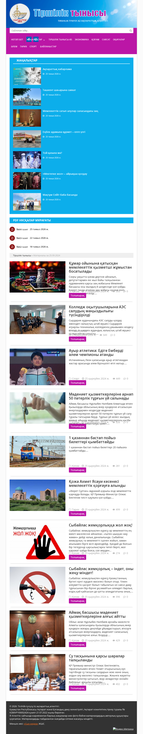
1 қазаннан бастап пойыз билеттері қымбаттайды (92, 439)
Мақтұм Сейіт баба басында (60, 194)
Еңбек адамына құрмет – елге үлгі (64, 132)
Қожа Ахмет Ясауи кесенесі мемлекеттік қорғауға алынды (97, 483)
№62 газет (22, 246)
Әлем (14, 46)
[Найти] (130, 30)
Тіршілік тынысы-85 (60, 39)
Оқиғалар (119, 39)
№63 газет (22, 238)
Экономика (82, 39)
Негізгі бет (17, 39)
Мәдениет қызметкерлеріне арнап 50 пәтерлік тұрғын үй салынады (101, 396)
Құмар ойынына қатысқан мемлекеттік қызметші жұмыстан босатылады (100, 267)
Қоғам (95, 39)
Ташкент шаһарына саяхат (59, 90)
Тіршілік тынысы (58, 13)
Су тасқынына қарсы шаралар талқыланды (97, 658)
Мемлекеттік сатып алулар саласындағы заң (70, 111)
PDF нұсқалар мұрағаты (32, 220)
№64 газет (22, 229)
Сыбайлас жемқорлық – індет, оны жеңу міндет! (101, 570)
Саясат (106, 39)
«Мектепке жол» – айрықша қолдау (65, 173)
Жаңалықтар (34, 39)
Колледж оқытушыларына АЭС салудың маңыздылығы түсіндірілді (97, 310)
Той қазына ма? (52, 152)
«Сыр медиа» (31, 723)
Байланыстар (48, 46)
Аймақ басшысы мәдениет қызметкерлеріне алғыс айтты (97, 614)
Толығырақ (77, 295)
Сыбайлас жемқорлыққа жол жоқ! (100, 525)
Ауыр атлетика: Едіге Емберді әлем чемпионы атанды (96, 352)
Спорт (33, 46)
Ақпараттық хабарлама (57, 69)
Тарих (23, 46)
